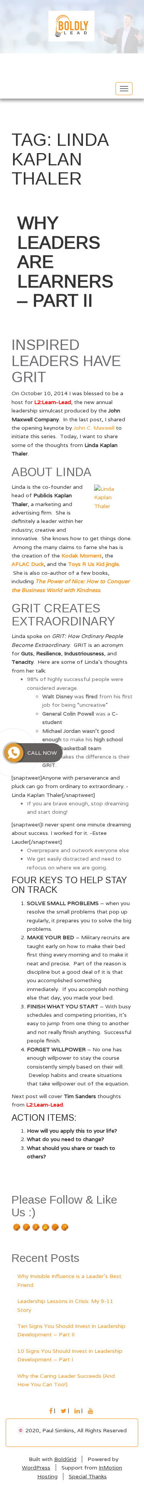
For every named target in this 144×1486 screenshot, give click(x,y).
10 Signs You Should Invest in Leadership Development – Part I (69, 1355)
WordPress (36, 1467)
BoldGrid (65, 1459)
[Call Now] (13, 752)
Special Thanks (88, 1476)
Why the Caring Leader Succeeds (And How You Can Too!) (66, 1380)
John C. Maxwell (93, 427)
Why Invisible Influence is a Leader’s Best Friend (69, 1280)
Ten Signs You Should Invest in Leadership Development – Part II (71, 1330)
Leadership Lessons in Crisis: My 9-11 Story (65, 1305)
